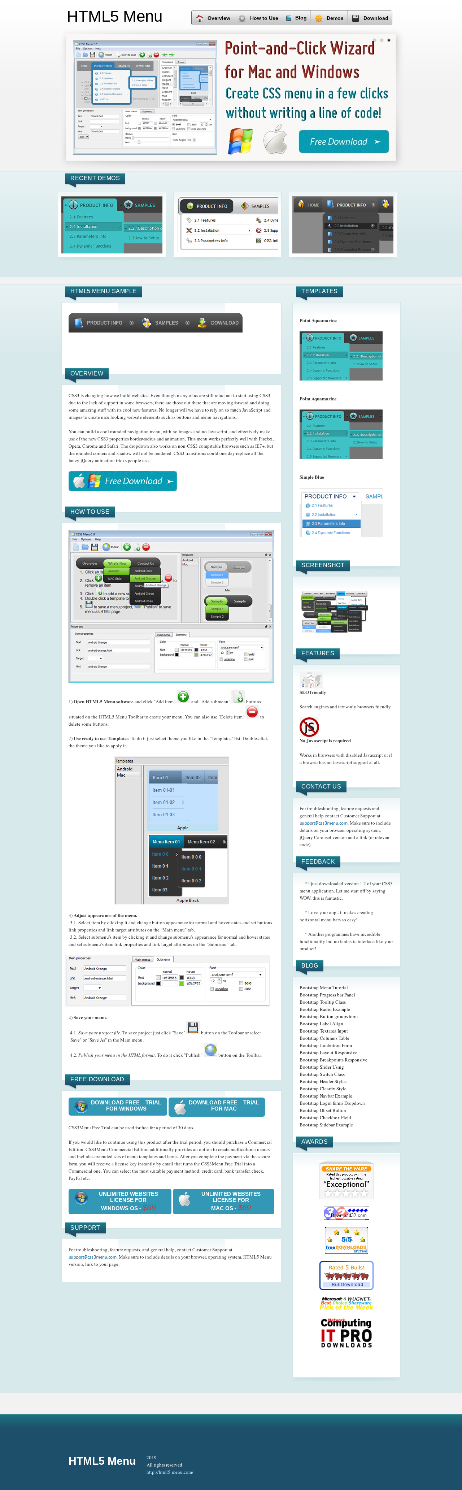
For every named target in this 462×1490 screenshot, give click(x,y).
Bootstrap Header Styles (323, 1081)
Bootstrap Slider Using (322, 1067)
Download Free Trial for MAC (224, 1105)
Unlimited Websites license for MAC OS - (231, 1201)
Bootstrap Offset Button (323, 1110)
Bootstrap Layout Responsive (328, 1052)
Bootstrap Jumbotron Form (326, 1045)
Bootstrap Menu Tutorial (324, 987)
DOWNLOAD (225, 323)
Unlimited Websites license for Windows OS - (128, 1201)
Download (375, 18)
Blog (301, 18)
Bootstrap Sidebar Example (326, 1124)
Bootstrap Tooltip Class (323, 1002)
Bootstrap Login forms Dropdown (332, 1103)
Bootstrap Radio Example (325, 1009)
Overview (219, 18)
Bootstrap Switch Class (322, 1074)
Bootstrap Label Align (321, 1023)
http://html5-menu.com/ (170, 1472)
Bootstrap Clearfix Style (323, 1088)
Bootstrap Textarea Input (324, 1031)
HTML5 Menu (102, 1461)
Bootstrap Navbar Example (326, 1095)
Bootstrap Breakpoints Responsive (333, 1059)
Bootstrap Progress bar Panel (327, 994)
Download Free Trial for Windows (126, 1105)
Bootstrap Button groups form (329, 1016)
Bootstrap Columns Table (324, 1038)
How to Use (264, 18)
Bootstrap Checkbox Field (325, 1117)
